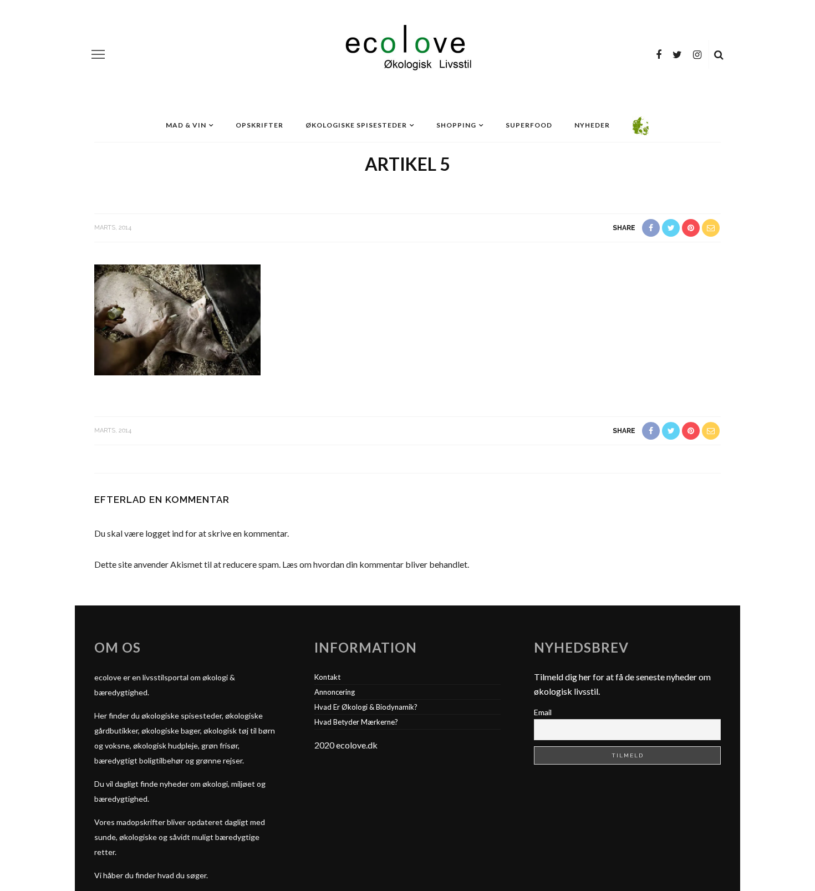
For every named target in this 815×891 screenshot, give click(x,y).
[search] (719, 54)
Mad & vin (186, 125)
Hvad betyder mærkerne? (356, 721)
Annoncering (334, 692)
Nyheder (592, 125)
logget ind (164, 533)
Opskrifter (259, 125)
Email (543, 712)
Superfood (529, 125)
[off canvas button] (98, 54)
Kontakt (327, 677)
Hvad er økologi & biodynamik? (365, 706)
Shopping (456, 125)
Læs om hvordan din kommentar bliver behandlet (374, 564)
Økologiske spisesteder (356, 125)
